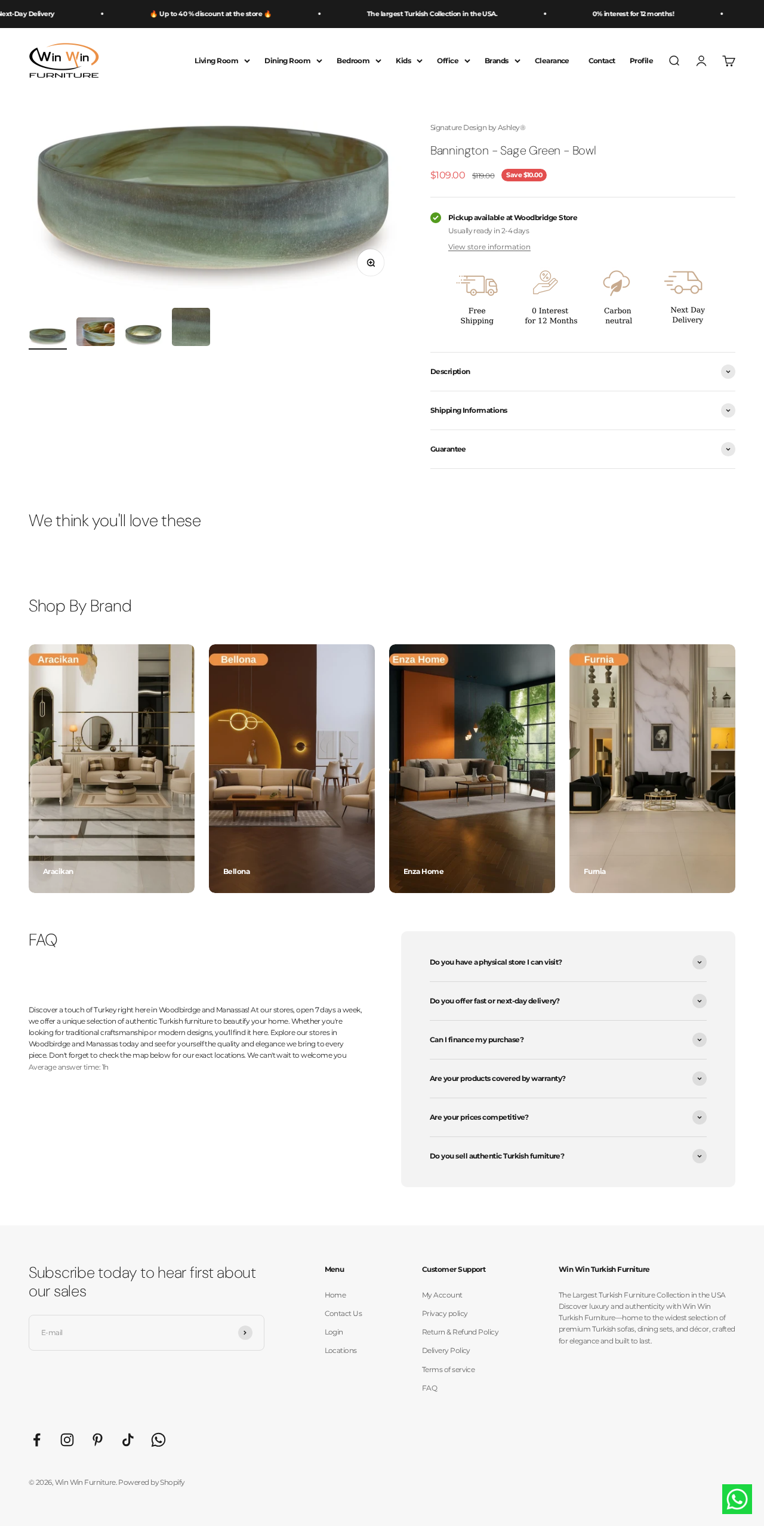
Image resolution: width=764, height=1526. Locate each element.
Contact (602, 60)
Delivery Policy (446, 1350)
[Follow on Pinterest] (98, 1440)
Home (335, 1294)
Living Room (216, 60)
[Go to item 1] (48, 339)
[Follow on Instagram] (67, 1440)
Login (334, 1331)
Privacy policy (444, 1313)
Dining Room (287, 60)
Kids (403, 60)
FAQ (429, 1387)
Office (447, 60)
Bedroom (353, 60)
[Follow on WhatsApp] (158, 1440)
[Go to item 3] (143, 337)
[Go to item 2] (95, 333)
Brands (497, 60)
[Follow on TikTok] (128, 1440)
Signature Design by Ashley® (477, 127)
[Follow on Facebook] (37, 1440)
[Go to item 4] (191, 329)
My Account (442, 1294)
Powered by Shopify (151, 1482)
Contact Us (343, 1313)
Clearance (552, 60)
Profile (641, 60)
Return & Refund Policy (460, 1331)
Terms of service (448, 1369)
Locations (341, 1350)
